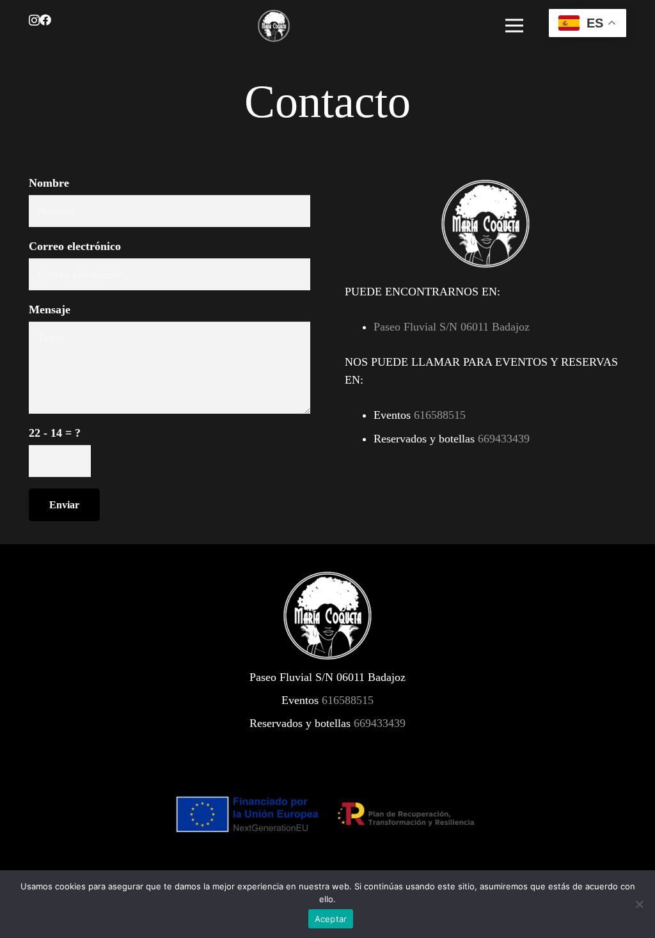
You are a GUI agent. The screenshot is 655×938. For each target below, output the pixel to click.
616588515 (440, 415)
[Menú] (514, 26)
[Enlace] (274, 25)
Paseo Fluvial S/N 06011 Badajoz (452, 326)
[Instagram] (34, 20)
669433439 (504, 438)
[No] (639, 904)
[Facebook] (45, 20)
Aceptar (331, 919)
